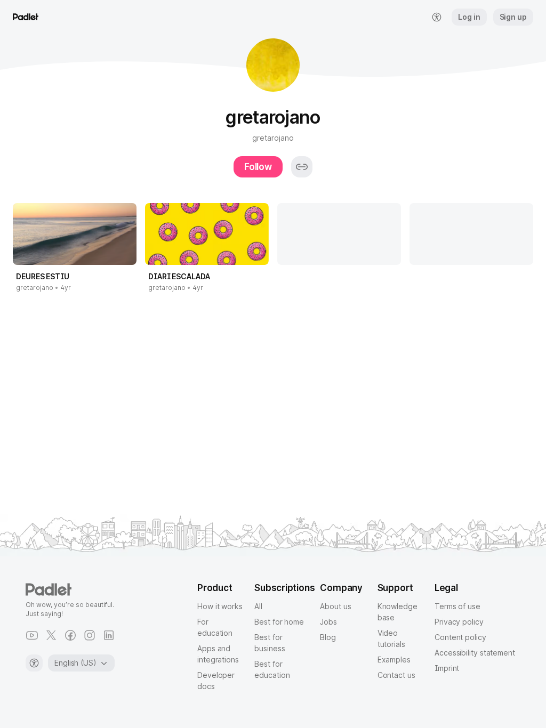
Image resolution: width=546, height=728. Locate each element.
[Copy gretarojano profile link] (301, 166)
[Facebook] (70, 635)
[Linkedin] (108, 635)
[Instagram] (89, 635)
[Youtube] (32, 635)
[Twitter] (51, 635)
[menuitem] (436, 17)
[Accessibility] (34, 663)
